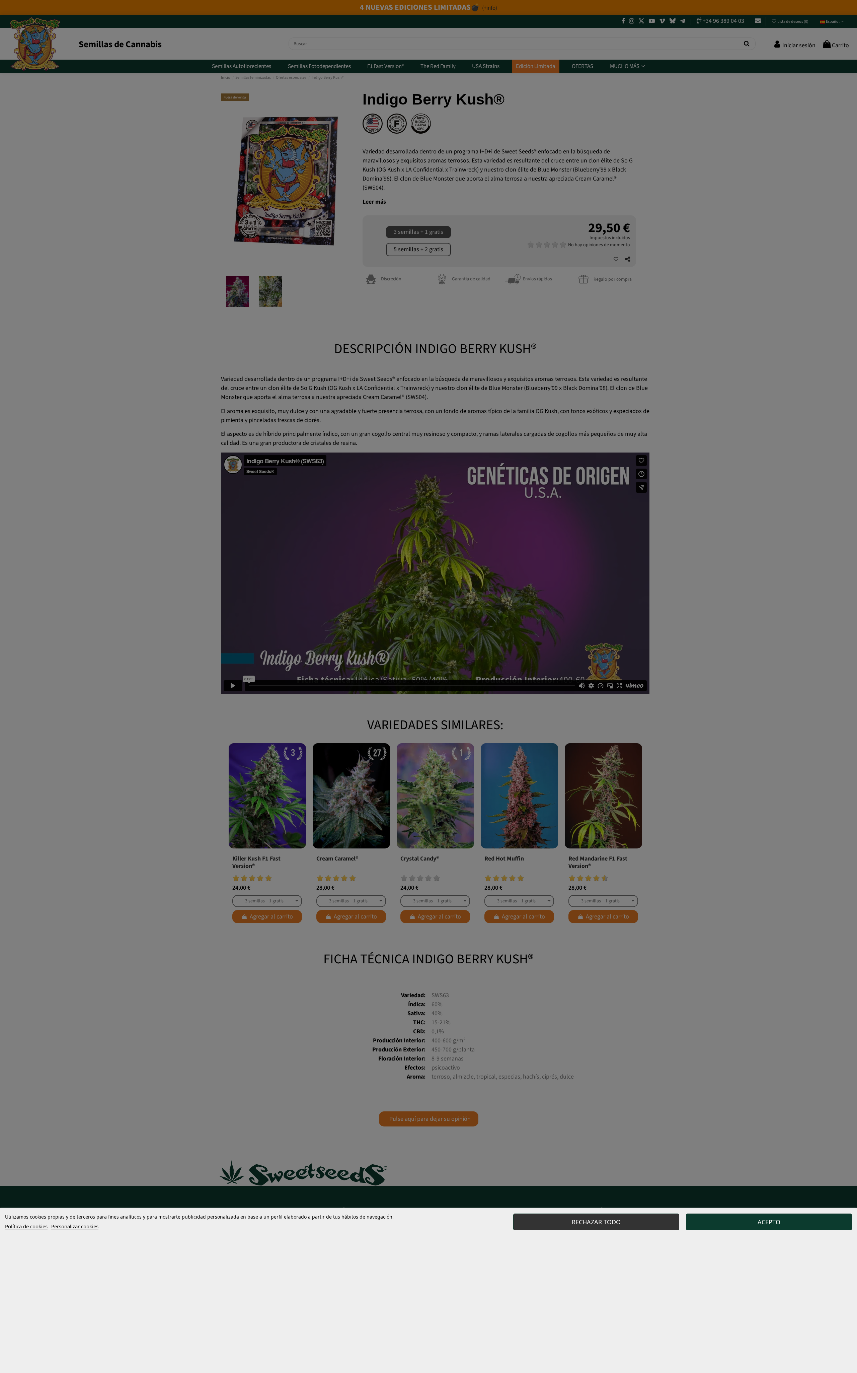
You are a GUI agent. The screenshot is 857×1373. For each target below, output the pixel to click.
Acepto (769, 1222)
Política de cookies (26, 1226)
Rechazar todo (596, 1222)
